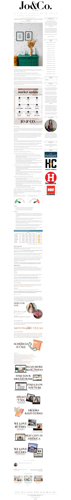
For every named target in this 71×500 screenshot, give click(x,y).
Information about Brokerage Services (35, 497)
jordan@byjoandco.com (16, 286)
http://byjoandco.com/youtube (26, 363)
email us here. (35, 79)
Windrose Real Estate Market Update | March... (18, 482)
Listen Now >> (31, 208)
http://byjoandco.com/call (24, 334)
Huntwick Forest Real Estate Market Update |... (28, 482)
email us (56, 34)
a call (53, 34)
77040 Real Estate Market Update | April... (38, 482)
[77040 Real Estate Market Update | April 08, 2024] (38, 478)
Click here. (54, 42)
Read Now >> (32, 207)
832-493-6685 (31, 286)
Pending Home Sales (17, 277)
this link (52, 145)
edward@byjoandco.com (23, 286)
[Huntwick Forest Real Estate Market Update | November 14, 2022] (28, 478)
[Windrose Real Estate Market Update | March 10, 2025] (18, 478)
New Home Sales (16, 274)
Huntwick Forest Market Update (20, 15)
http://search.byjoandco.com (27, 362)
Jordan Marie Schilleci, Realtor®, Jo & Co (27, 21)
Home (14, 15)
